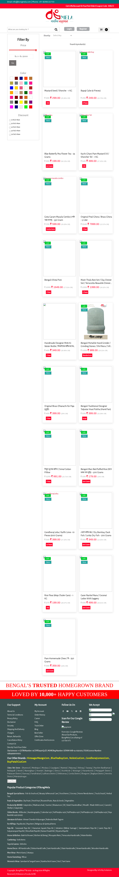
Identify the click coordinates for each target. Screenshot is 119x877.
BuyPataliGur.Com (16, 761)
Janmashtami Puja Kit (88, 828)
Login (69, 29)
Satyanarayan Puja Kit (15, 831)
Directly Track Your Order (16, 747)
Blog (36, 729)
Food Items (64, 794)
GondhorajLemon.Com (97, 758)
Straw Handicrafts (83, 848)
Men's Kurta (21, 853)
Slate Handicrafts (68, 848)
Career (37, 718)
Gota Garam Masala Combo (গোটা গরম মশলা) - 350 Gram (59, 218)
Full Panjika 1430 (73, 812)
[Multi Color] (11, 78)
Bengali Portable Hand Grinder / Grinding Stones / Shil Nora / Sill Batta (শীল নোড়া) (95, 345)
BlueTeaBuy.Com (59, 758)
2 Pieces (85, 292)
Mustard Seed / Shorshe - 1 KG (58, 91)
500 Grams (86, 481)
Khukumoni (57, 805)
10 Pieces (49, 544)
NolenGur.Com (77, 758)
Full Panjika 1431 (87, 812)
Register (83, 29)
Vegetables (69, 801)
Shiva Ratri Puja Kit (33, 831)
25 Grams (49, 166)
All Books (22, 812)
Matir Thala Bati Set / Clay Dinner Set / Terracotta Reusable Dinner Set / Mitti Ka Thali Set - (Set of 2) (96, 282)
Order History (40, 715)
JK (64, 805)
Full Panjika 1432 (101, 812)
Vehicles (23, 844)
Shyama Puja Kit (62, 831)
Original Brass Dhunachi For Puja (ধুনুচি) (59, 407)
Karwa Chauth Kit (48, 831)
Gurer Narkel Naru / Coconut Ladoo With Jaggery (94, 597)
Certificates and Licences (44, 740)
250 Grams (49, 671)
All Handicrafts (24, 848)
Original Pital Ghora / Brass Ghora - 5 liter (96, 218)
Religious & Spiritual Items (45, 824)
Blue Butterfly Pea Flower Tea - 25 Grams (59, 155)
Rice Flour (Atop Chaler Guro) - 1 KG (58, 597)
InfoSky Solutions (105, 870)
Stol (59, 861)
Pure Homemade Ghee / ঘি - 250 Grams (59, 660)
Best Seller (39, 733)
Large (84, 418)
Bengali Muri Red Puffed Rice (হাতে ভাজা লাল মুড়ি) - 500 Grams (96, 471)
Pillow (24, 857)
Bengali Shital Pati (53, 280)
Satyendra (28, 805)
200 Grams (86, 544)
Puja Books (21, 824)
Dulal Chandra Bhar (74, 805)
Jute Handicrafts (53, 848)
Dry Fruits (27, 801)
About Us (11, 711)
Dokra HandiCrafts (38, 848)
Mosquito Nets (55, 835)
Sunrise (49, 805)
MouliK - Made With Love (93, 805)
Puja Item (30, 824)
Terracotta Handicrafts (71, 835)
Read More (12, 781)
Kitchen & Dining (40, 835)
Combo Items (50, 229)
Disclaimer (11, 722)
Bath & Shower (27, 835)
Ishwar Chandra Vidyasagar (34, 820)
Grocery (73, 794)
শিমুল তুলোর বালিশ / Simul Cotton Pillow (57, 471)
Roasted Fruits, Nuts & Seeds (52, 801)
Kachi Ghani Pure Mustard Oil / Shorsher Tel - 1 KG (95, 155)
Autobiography (34, 812)
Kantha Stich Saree (48, 861)
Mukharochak (38, 805)
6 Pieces (85, 103)
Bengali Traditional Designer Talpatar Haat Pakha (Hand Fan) (96, 407)
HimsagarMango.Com (38, 758)
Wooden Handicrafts (100, 848)
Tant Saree (66, 861)
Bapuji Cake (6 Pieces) (91, 91)
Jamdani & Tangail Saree (30, 861)
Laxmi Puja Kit (104, 828)
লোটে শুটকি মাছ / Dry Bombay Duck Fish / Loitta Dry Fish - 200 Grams (96, 534)
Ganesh (107, 805)
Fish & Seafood (31, 794)
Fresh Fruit (36, 801)
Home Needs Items (85, 794)
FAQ (36, 722)
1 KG (47, 103)
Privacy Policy (12, 718)
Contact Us (11, 744)
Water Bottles (86, 835)
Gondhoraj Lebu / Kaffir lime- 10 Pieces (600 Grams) (59, 534)
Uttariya (30, 853)
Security (10, 726)
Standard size (87, 355)
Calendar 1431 (46, 812)
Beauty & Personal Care (48, 794)
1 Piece (85, 229)
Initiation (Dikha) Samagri (66, 828)
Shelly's (10, 808)
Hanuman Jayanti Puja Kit (43, 828)
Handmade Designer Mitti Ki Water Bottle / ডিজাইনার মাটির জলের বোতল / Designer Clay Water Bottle (59, 345)
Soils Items (21, 840)
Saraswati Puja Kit (22, 828)
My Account (39, 711)
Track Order (39, 726)
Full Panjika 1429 (59, 812)
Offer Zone (39, 737)
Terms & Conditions (15, 715)
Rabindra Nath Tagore (54, 820)
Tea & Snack (100, 794)
